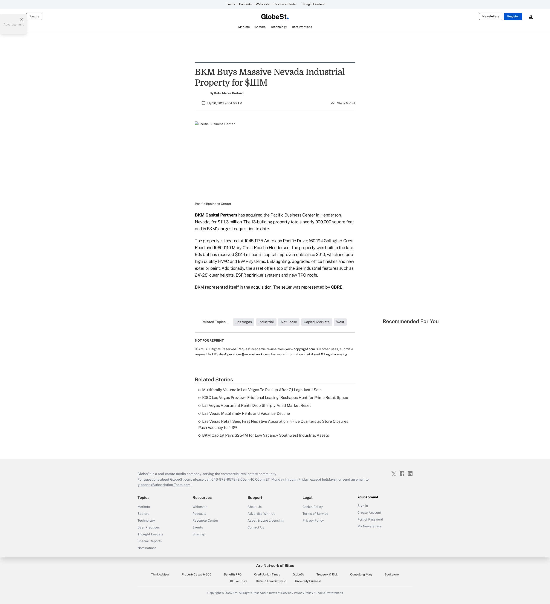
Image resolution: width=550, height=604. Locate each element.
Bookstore (392, 574)
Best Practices (149, 527)
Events (230, 4)
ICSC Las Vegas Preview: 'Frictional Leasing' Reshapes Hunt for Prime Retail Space (275, 397)
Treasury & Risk (327, 574)
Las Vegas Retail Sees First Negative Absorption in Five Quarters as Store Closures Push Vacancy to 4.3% (273, 424)
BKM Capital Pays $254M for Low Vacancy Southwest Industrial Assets (265, 435)
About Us (255, 507)
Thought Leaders (312, 4)
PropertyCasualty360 (196, 574)
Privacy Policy (313, 520)
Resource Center (285, 4)
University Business (308, 581)
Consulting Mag (361, 574)
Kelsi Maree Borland (229, 93)
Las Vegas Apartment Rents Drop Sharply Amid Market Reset (256, 405)
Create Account (369, 512)
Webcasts (262, 4)
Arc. (235, 593)
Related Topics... (215, 322)
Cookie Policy (312, 507)
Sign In (363, 505)
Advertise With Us (261, 513)
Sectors (143, 513)
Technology (146, 520)
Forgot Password (370, 519)
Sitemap (198, 534)
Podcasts (245, 4)
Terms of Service (315, 513)
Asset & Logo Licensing (266, 520)
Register (513, 16)
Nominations (147, 548)
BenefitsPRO (232, 574)
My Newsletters (370, 526)
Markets (144, 507)
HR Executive (238, 581)
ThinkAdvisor (160, 574)
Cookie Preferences (329, 593)
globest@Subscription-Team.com (164, 485)
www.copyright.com (300, 349)
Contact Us (256, 527)
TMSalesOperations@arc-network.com (241, 354)
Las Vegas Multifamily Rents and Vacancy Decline (246, 413)
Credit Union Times (267, 574)
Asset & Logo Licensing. (329, 354)
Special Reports (150, 541)
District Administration (271, 581)
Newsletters (490, 16)
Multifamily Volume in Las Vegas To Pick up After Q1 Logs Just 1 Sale (262, 390)
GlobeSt (298, 574)
